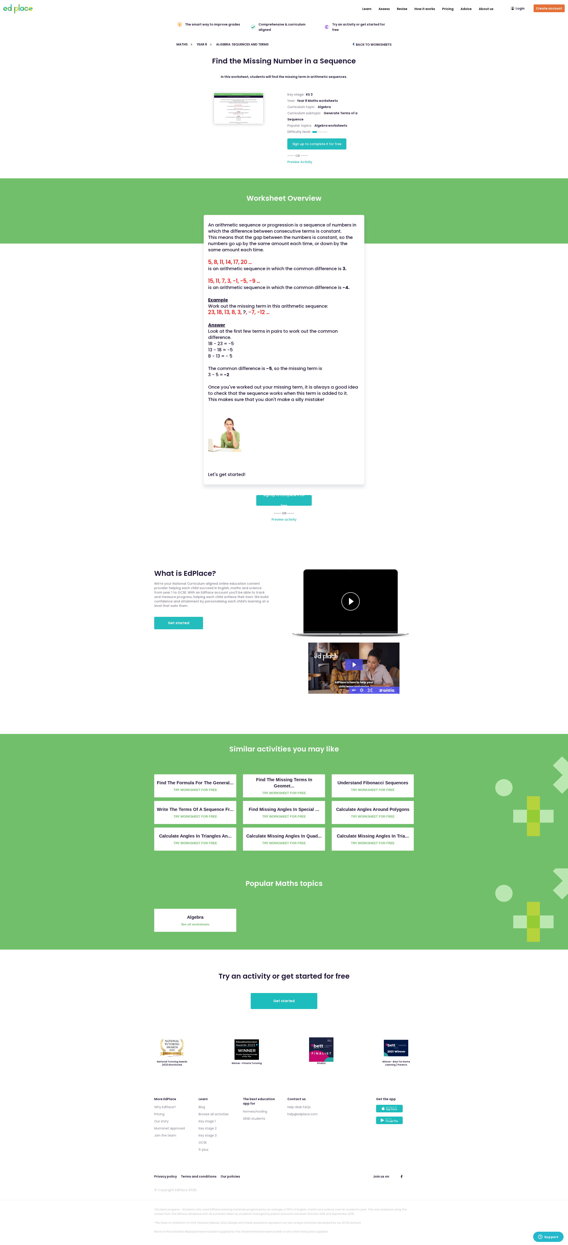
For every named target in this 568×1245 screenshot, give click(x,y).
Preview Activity (299, 162)
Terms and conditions (199, 1176)
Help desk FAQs (299, 1107)
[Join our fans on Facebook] (401, 1176)
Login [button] (520, 8)
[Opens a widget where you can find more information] (548, 1237)
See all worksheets (195, 924)
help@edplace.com (302, 1114)
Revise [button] (402, 9)
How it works (424, 9)
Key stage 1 (207, 1121)
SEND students (254, 1118)
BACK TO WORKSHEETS (373, 44)
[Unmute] (353, 690)
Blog (202, 1107)
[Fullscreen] (370, 690)
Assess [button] (384, 9)
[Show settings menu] (361, 690)
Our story (161, 1121)
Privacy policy (165, 1176)
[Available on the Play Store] (395, 1122)
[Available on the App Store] (395, 1111)
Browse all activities (214, 1114)
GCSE (203, 1142)
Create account (549, 8)
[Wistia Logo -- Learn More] (387, 690)
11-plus (203, 1149)
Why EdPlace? (165, 1107)
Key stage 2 (208, 1128)
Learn (366, 9)
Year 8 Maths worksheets (317, 100)
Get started (178, 622)
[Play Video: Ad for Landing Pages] (354, 665)
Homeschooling (255, 1111)
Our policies (230, 1176)
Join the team (165, 1135)
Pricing (448, 9)
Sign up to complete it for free (316, 144)
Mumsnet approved (169, 1128)
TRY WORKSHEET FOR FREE (195, 790)
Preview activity (284, 519)
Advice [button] (466, 9)
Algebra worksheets (330, 125)
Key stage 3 (208, 1135)
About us (486, 9)
